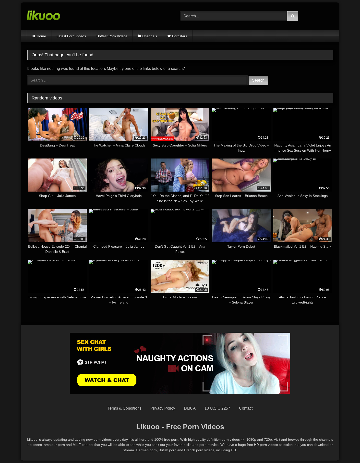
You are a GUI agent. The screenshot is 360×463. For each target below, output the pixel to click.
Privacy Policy (162, 408)
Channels (149, 36)
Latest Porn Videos (71, 36)
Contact (245, 408)
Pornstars (179, 36)
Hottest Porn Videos (111, 36)
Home (41, 36)
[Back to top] (344, 448)
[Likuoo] (43, 16)
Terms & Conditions (125, 408)
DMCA (190, 408)
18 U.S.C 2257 (217, 408)
